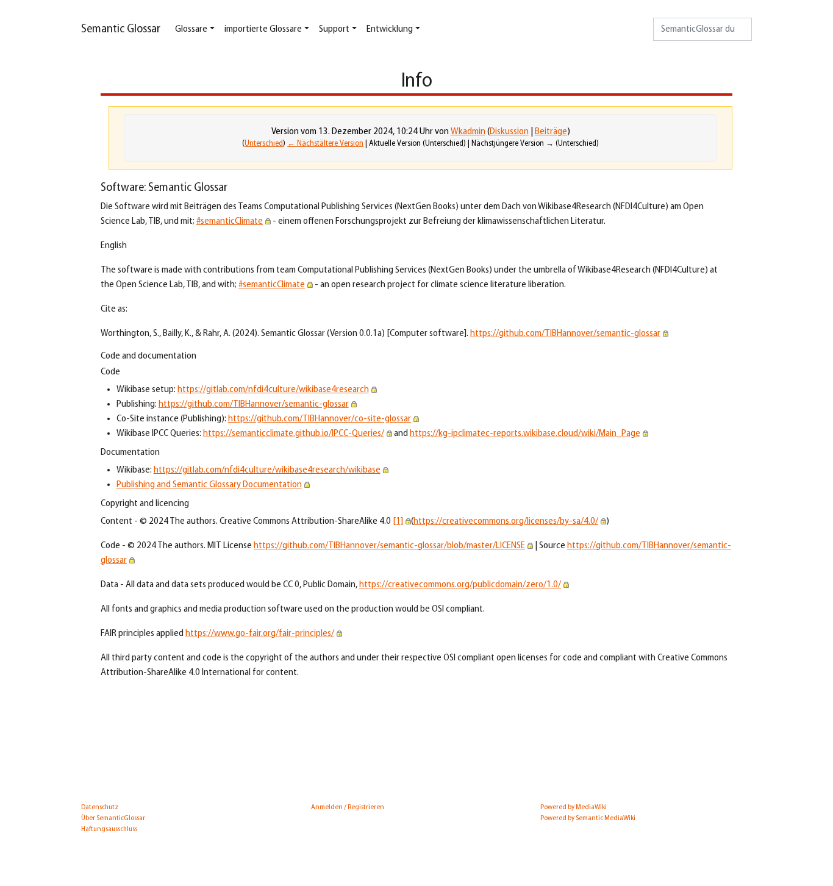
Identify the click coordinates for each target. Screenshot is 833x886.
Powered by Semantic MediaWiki (587, 818)
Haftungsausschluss (109, 829)
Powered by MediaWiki (573, 807)
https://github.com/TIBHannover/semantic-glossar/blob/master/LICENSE (389, 546)
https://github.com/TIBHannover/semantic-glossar (565, 333)
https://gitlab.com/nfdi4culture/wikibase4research (273, 390)
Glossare (191, 29)
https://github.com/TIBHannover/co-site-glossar (319, 419)
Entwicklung (389, 29)
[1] (398, 521)
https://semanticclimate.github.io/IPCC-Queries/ (293, 433)
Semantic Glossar (120, 29)
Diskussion (509, 132)
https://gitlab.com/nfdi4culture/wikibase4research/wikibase (267, 470)
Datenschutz (99, 807)
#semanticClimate (229, 221)
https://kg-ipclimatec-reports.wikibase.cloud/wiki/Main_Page (525, 433)
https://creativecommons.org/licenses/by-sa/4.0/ (505, 521)
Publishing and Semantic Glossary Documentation (209, 485)
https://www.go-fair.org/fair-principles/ (259, 633)
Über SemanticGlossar (113, 818)
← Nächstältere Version (325, 144)
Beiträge (551, 132)
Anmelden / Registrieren (347, 807)
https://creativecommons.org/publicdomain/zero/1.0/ (460, 585)
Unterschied (264, 144)
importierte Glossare (263, 29)
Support (334, 29)
